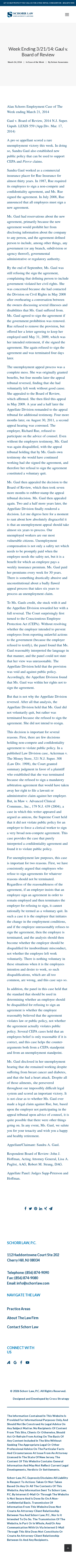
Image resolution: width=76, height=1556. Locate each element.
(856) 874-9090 (68, 3)
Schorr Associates (59, 62)
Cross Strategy (59, 1398)
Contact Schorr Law (22, 1327)
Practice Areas (18, 1309)
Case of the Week (36, 62)
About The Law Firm (22, 1318)
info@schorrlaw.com (33, 1283)
